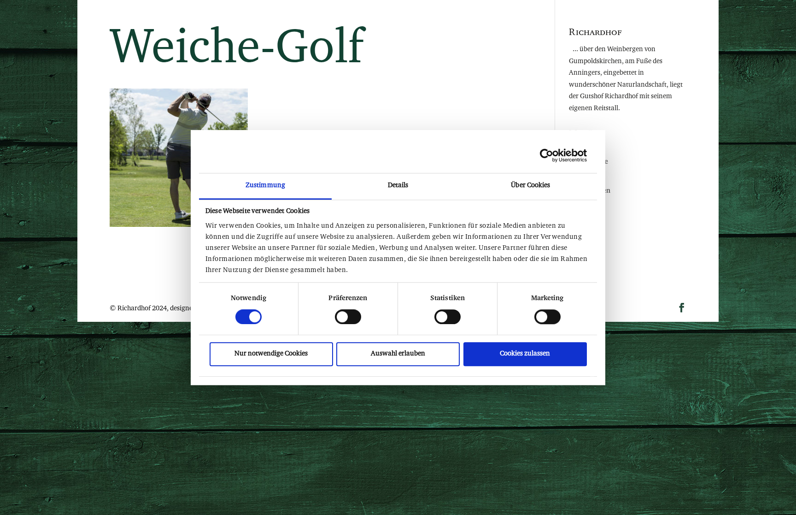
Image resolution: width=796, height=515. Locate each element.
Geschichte (433, 25)
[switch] (348, 316)
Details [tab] (398, 185)
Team (367, 25)
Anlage (296, 25)
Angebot (337, 25)
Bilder (468, 25)
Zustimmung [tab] (265, 185)
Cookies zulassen (525, 353)
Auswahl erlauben (398, 353)
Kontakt (498, 25)
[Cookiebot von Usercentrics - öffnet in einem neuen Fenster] (546, 155)
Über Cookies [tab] (530, 185)
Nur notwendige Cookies (271, 353)
